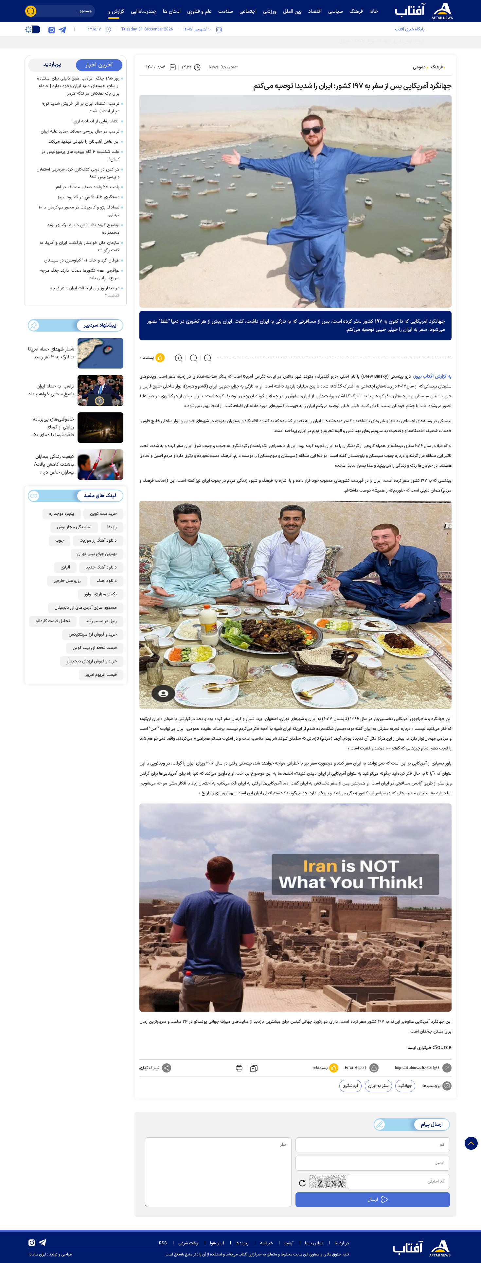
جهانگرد (405, 1086)
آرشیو (289, 1243)
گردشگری (350, 1086)
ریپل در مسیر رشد (101, 621)
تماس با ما (314, 1243)
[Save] (254, 1068)
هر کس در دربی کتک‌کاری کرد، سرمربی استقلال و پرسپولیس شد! (78, 173)
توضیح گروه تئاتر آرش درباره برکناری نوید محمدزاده (83, 229)
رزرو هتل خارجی (67, 581)
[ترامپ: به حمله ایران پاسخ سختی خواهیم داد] (98, 389)
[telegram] (62, 29)
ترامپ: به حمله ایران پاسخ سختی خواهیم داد (51, 390)
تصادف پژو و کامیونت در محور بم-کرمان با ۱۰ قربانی (79, 211)
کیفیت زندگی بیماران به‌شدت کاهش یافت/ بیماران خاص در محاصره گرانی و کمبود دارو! (53, 465)
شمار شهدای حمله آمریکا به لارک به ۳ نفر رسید (51, 353)
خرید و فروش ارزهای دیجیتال (92, 661)
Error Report (355, 1068)
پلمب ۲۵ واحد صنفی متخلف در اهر (86, 187)
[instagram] (51, 29)
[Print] (238, 1068)
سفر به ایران (378, 1086)
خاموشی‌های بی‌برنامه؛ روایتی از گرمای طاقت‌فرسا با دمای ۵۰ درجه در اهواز (52, 427)
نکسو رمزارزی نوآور (100, 594)
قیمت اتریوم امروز (101, 675)
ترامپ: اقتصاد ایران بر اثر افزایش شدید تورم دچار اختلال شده (80, 107)
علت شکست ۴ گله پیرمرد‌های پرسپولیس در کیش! (80, 156)
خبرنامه (266, 1243)
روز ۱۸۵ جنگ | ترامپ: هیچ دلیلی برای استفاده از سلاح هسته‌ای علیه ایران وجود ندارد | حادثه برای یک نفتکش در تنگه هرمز (78, 86)
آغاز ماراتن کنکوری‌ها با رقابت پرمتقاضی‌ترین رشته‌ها (378, 41)
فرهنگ (437, 67)
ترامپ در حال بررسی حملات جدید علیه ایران (80, 131)
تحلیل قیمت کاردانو (53, 621)
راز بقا (112, 527)
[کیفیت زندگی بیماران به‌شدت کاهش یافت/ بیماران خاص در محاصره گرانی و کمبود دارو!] (98, 464)
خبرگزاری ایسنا (420, 1048)
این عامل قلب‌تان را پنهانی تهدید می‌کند (83, 141)
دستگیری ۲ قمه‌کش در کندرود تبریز (88, 197)
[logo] (425, 10)
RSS (163, 1243)
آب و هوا (217, 1243)
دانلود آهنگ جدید (101, 567)
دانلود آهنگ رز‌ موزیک (98, 540)
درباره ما (342, 1243)
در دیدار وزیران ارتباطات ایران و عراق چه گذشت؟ (84, 292)
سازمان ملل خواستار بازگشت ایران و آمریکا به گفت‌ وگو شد (79, 247)
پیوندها (242, 1243)
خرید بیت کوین (103, 514)
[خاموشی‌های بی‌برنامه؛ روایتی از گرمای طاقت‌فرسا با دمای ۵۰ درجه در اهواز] (98, 427)
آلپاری (65, 567)
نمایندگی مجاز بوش (74, 527)
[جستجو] (30, 11)
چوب (59, 540)
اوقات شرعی (188, 1243)
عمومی (419, 67)
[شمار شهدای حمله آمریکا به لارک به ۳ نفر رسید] (98, 352)
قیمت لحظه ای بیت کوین (95, 648)
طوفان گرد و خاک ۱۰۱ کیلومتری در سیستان (81, 260)
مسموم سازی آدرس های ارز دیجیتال (86, 607)
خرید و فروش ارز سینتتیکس (93, 634)
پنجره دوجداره (61, 514)
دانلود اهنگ (107, 581)
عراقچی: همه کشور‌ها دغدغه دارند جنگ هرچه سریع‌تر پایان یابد (79, 274)
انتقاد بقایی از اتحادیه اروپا (96, 121)
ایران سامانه (37, 1254)
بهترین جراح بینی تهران (97, 554)
